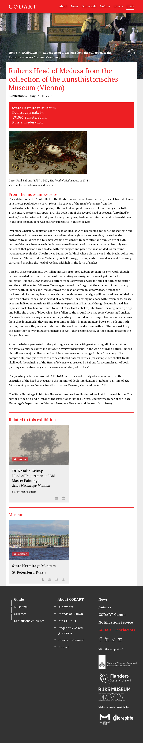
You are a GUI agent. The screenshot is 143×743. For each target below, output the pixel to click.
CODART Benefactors (117, 629)
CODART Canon (112, 614)
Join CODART (67, 621)
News (74, 6)
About (63, 6)
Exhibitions (29, 52)
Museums (21, 607)
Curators (20, 614)
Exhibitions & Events (29, 621)
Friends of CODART (71, 614)
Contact (63, 647)
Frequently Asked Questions (70, 630)
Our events (89, 6)
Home (13, 52)
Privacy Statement (71, 640)
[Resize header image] (131, 52)
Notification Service (116, 622)
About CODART (71, 599)
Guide (130, 6)
